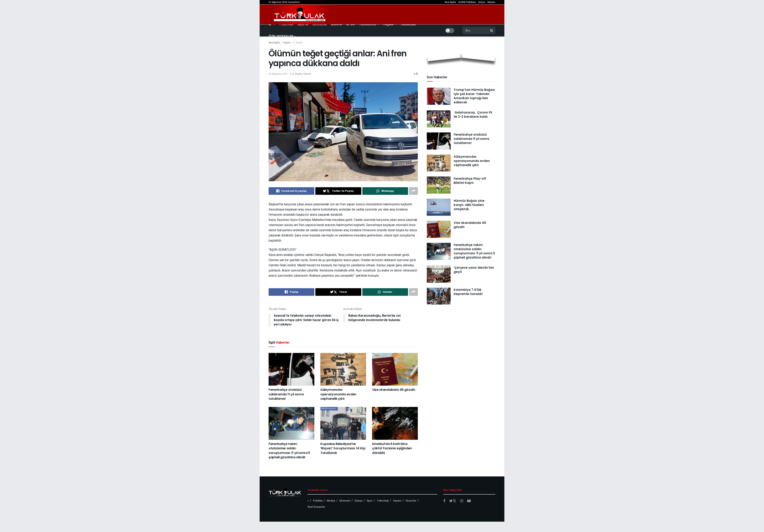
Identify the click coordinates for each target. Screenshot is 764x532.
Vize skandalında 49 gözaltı (393, 389)
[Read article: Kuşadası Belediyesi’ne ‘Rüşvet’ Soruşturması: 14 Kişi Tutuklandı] (343, 423)
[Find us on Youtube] (469, 501)
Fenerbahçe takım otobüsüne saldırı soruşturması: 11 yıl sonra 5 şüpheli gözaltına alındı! (289, 450)
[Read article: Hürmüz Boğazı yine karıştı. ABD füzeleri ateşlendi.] (439, 207)
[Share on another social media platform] (413, 191)
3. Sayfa (298, 42)
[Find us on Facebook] (444, 501)
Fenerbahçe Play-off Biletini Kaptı (470, 180)
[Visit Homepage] (300, 14)
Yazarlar (410, 501)
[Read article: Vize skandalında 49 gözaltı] (395, 369)
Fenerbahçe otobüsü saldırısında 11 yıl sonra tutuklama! (286, 394)
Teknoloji (383, 501)
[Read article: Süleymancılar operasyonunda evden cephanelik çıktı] (343, 369)
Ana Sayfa (450, 2)
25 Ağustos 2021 (278, 74)
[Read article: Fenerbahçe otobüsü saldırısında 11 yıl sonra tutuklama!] (291, 369)
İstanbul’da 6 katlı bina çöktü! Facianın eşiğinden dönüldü (392, 448)
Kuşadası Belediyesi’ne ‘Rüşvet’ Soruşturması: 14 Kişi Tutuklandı (342, 448)
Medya (331, 501)
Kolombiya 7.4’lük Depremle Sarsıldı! (468, 292)
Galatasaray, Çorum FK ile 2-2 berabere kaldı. (473, 114)
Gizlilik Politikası (467, 2)
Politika (318, 501)
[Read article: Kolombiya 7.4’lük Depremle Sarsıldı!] (439, 296)
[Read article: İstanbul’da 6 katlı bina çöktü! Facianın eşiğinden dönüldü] (395, 423)
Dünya (359, 501)
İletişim (491, 2)
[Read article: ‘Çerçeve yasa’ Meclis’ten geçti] (439, 274)
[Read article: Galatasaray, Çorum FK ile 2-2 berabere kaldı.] (439, 118)
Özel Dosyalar (281, 36)
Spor (370, 501)
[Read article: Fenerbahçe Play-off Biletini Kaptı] (439, 185)
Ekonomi (344, 501)
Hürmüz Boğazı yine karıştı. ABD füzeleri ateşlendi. (469, 205)
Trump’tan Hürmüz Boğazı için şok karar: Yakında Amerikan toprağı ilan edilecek (474, 96)
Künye (481, 2)
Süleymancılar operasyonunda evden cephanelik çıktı (338, 394)
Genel (307, 74)
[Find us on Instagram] (461, 501)
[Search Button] (491, 30)
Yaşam (286, 42)
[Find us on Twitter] (452, 501)
